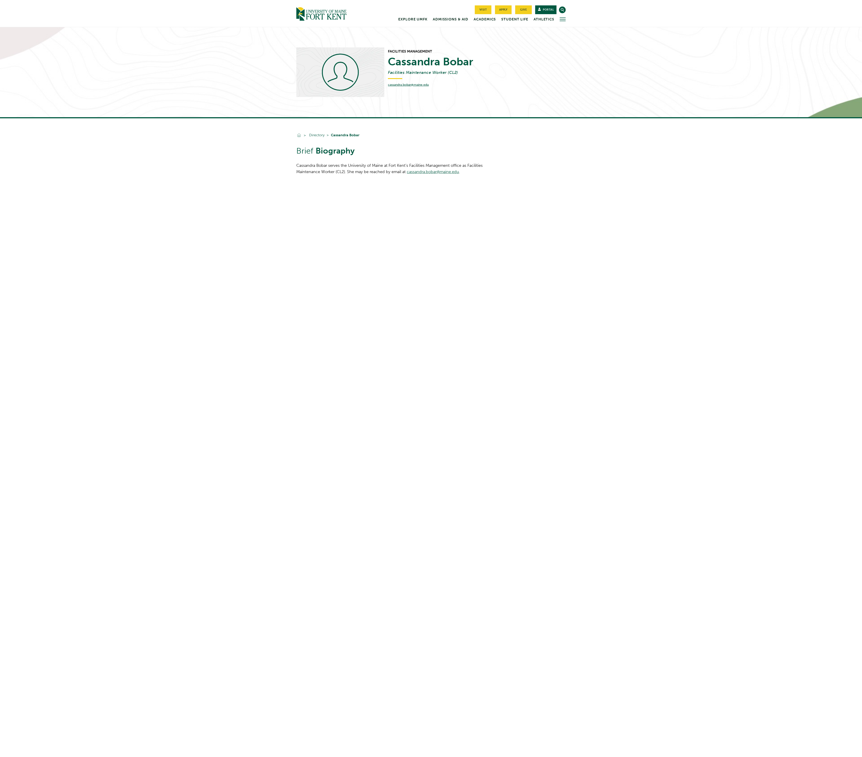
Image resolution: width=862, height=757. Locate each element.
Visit (483, 9)
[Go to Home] (330, 13)
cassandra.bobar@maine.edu (408, 85)
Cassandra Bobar (345, 135)
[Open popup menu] (563, 19)
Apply (503, 9)
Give (523, 9)
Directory (317, 135)
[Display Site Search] (562, 10)
